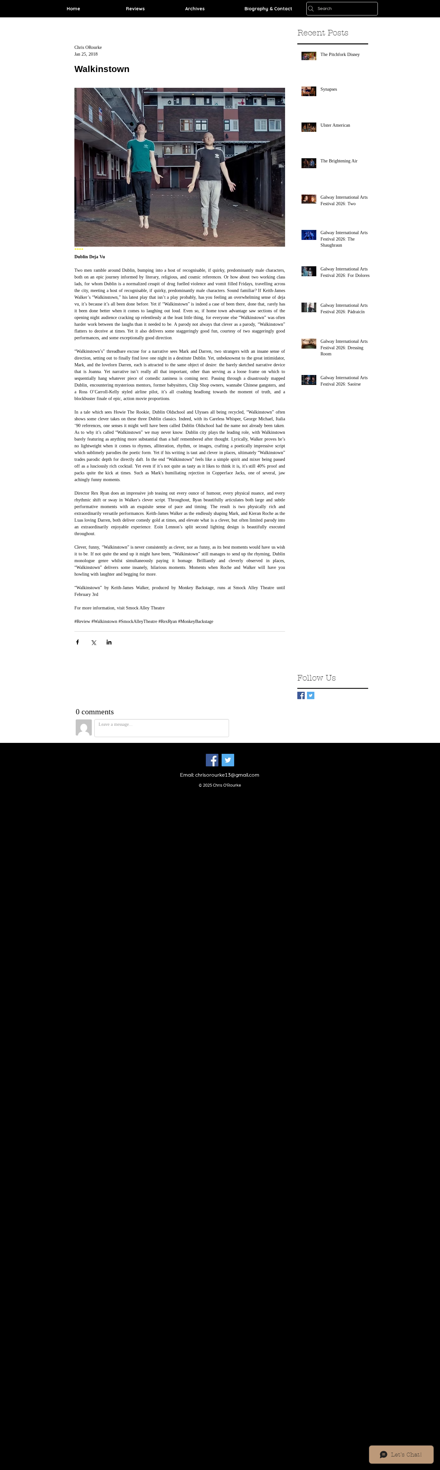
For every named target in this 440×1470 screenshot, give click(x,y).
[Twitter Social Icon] (228, 760)
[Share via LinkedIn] (109, 642)
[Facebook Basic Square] (301, 695)
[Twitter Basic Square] (310, 695)
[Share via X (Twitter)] (93, 642)
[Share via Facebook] (77, 642)
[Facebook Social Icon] (212, 760)
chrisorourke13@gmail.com (227, 775)
